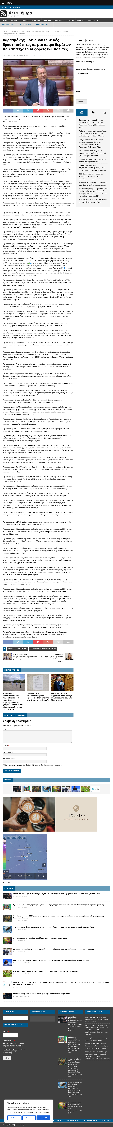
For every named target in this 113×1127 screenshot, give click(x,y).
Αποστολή (81, 102)
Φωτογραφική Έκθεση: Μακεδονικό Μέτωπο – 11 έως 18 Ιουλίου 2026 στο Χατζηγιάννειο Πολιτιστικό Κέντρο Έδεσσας (96, 1029)
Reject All (29, 1118)
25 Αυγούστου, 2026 (20, 940)
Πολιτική (25, 20)
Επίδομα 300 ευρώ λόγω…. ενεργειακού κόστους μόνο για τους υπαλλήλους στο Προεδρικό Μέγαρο (92, 167)
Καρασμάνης (22, 649)
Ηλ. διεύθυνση (8, 752)
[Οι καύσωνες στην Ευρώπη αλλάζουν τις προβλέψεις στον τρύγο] (56, 789)
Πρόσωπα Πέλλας (9, 25)
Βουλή (10, 649)
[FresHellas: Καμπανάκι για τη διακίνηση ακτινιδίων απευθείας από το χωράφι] (85, 789)
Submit (7, 1058)
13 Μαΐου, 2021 (11, 55)
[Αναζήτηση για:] (15, 1018)
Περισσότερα (93, 20)
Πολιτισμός (59, 20)
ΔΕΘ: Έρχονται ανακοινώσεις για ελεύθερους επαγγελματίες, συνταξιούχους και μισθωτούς (91, 176)
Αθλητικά (47, 20)
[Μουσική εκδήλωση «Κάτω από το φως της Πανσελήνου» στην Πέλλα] (7, 996)
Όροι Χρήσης (57, 1121)
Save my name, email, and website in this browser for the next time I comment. (33, 765)
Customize (14, 1118)
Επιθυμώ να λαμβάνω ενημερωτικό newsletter (13, 1044)
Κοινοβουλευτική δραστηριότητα (43, 649)
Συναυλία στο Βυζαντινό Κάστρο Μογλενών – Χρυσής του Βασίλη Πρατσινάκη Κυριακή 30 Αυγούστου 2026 (56, 894)
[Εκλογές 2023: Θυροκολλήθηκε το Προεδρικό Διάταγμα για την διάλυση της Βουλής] (38, 682)
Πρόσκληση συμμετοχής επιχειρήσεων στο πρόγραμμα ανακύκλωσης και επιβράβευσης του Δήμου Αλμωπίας (93, 133)
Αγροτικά (36, 20)
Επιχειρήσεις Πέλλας (43, 25)
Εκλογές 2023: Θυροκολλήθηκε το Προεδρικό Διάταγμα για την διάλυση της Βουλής (38, 696)
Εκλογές (80, 20)
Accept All (43, 1118)
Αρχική (4, 7)
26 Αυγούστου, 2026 (20, 896)
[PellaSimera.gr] (16, 17)
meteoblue (6, 882)
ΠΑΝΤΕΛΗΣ (88, 1017)
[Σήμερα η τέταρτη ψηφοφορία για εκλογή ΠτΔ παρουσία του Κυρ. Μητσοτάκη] (62, 682)
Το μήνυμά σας (83, 73)
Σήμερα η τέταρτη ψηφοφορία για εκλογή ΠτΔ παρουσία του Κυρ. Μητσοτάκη (61, 696)
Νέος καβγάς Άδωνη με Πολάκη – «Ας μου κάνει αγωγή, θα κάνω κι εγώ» (97, 1019)
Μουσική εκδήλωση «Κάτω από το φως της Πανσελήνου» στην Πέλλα (41, 994)
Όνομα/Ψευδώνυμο (85, 61)
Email (78, 91)
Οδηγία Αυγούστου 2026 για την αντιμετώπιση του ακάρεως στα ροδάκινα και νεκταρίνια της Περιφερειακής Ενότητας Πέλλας (58, 917)
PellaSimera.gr (23, 55)
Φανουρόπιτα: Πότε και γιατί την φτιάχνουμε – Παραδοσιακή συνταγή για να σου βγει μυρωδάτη (92, 153)
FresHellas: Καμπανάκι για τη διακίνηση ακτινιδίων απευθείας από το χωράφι (45, 971)
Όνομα (5, 746)
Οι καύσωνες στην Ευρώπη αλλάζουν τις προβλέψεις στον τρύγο (40, 938)
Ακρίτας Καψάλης (91, 1038)
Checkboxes (9, 1041)
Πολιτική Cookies (72, 1121)
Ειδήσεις (14, 20)
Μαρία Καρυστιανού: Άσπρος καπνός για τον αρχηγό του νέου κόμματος (96, 1046)
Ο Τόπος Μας (25, 25)
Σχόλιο (5, 729)
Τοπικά (4, 20)
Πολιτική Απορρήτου (90, 1121)
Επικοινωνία (15, 7)
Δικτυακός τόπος (9, 758)
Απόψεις (70, 20)
